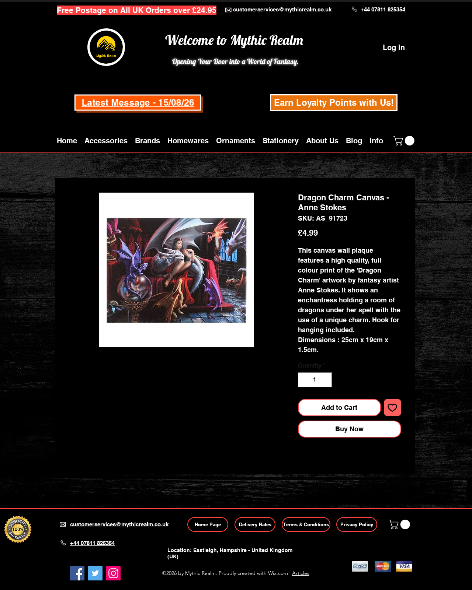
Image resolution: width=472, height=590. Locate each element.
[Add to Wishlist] (392, 407)
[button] (106, 140)
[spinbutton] (314, 380)
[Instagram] (113, 573)
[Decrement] (304, 380)
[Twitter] (95, 573)
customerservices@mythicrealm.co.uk (282, 9)
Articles (300, 573)
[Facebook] (77, 573)
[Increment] (325, 380)
